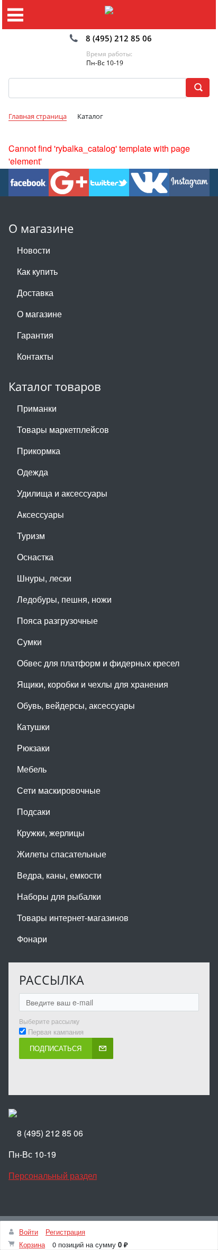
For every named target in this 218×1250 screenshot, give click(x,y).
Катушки (33, 727)
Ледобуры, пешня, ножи (64, 599)
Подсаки (33, 811)
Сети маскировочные (59, 790)
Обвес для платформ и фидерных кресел (98, 663)
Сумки (29, 642)
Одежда (32, 472)
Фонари (32, 939)
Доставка (35, 293)
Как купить (37, 271)
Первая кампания (56, 1032)
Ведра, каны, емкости (59, 875)
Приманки (37, 408)
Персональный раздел (52, 1175)
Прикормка (38, 451)
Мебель (32, 769)
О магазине (39, 314)
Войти (28, 1232)
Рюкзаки (33, 748)
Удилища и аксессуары (62, 493)
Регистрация (65, 1232)
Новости (33, 250)
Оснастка (35, 557)
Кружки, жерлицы (51, 833)
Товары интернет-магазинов (73, 918)
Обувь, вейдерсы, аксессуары (76, 705)
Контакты (35, 356)
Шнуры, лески (44, 578)
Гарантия (35, 335)
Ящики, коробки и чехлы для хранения (92, 684)
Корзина (32, 1244)
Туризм (31, 535)
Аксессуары (40, 514)
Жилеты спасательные (61, 854)
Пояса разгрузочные (57, 620)
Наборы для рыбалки (59, 896)
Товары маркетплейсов (63, 429)
